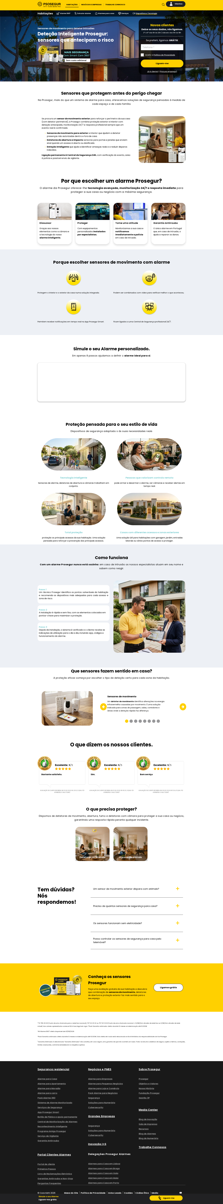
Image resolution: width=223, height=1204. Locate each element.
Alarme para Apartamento (52, 1083)
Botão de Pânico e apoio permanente (57, 1116)
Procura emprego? (168, 71)
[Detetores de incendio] (92, 843)
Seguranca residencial (53, 1069)
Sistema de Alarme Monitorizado (55, 1102)
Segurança (94, 1097)
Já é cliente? (153, 71)
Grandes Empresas (101, 1116)
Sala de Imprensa (148, 1124)
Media (155, 1192)
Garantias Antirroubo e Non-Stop (55, 1178)
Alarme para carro (47, 1093)
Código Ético (142, 1192)
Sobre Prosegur (149, 1069)
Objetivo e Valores (148, 1083)
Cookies (128, 1192)
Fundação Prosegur (149, 1093)
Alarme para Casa (47, 1078)
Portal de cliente (46, 1164)
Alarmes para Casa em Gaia (103, 1173)
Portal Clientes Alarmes (54, 1154)
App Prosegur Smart (48, 1112)
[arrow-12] (101, 707)
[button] (72, 4)
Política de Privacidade (164, 55)
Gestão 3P (144, 1097)
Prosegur (143, 1078)
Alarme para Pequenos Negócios (105, 1083)
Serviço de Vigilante (48, 1136)
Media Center (148, 1110)
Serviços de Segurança (50, 1107)
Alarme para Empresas (100, 1078)
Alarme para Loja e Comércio (103, 1088)
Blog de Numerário (148, 1138)
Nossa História (146, 1088)
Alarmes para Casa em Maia (103, 1178)
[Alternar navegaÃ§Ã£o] (163, 5)
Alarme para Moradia (49, 1088)
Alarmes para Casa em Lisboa (104, 1163)
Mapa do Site (71, 1192)
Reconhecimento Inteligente (52, 1126)
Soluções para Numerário (101, 1102)
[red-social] (180, 1192)
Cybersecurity (95, 1107)
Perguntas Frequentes (49, 1183)
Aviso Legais (114, 1192)
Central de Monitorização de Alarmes (57, 1121)
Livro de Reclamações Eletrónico (55, 1173)
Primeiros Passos (47, 1169)
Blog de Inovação (148, 1119)
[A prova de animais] (130, 843)
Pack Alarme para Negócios (103, 1093)
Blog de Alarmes (147, 1133)
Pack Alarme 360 (46, 1097)
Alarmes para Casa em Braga (104, 1168)
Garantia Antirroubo (48, 1140)
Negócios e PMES (99, 1069)
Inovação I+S (97, 1144)
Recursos (144, 1128)
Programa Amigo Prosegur (52, 1131)
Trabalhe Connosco (152, 1147)
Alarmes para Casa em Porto (103, 1182)
